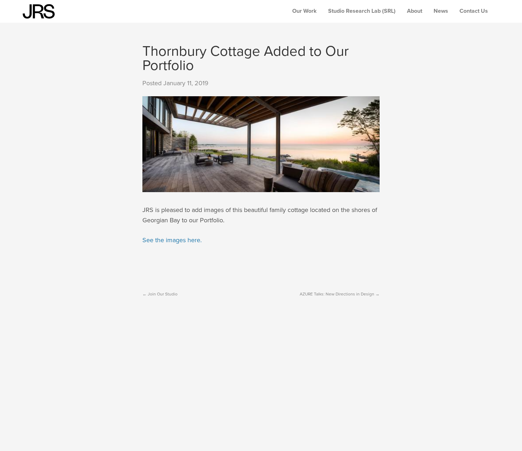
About (414, 11)
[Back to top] (499, 428)
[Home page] (39, 11)
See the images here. (172, 240)
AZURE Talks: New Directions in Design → (340, 294)
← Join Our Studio (160, 294)
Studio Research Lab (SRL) (362, 11)
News (441, 11)
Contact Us (474, 11)
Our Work (304, 11)
